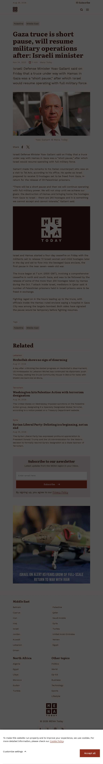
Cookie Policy (56, 741)
